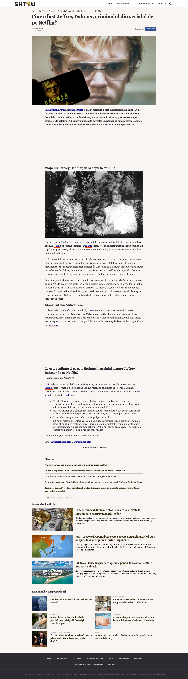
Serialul (49, 387)
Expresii (111, 659)
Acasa (34, 11)
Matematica (124, 659)
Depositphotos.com (61, 441)
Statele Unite (76, 109)
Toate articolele (124, 4)
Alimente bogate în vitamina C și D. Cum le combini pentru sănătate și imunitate (133, 619)
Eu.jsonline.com (82, 441)
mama (88, 245)
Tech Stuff (138, 659)
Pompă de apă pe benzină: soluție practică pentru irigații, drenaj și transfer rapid (67, 620)
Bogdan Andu (37, 28)
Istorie (48, 659)
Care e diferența (62, 659)
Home (109, 4)
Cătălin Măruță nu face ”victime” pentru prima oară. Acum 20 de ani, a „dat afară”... (71, 638)
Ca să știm (43, 11)
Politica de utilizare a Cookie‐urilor (88, 664)
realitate (69, 395)
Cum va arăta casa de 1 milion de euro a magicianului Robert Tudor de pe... (133, 601)
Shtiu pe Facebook (145, 4)
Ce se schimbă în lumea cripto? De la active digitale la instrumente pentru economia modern (107, 511)
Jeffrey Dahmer (63, 498)
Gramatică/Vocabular (94, 659)
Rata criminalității (55, 109)
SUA (71, 498)
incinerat (54, 325)
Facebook (150, 29)
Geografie (77, 659)
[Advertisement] (94, 147)
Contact (162, 4)
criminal (53, 498)
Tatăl (57, 245)
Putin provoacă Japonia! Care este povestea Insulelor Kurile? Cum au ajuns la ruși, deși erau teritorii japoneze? (115, 538)
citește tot (79, 523)
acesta (90, 310)
